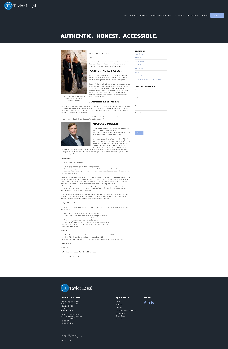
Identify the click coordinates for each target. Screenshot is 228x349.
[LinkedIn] (152, 303)
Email (137, 105)
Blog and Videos (192, 15)
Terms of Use (64, 337)
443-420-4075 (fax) (67, 310)
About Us (132, 15)
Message (138, 113)
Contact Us (204, 15)
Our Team (138, 58)
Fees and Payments (141, 76)
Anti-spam (83, 337)
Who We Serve (139, 65)
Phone (137, 97)
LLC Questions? (180, 15)
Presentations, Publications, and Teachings (148, 79)
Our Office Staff (139, 68)
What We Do (143, 15)
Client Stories (139, 54)
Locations (138, 72)
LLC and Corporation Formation (161, 15)
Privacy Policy (74, 337)
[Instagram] (148, 303)
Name (137, 90)
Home (125, 15)
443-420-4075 (217, 15)
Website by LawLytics (66, 341)
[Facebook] (145, 303)
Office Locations (71, 297)
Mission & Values (140, 61)
